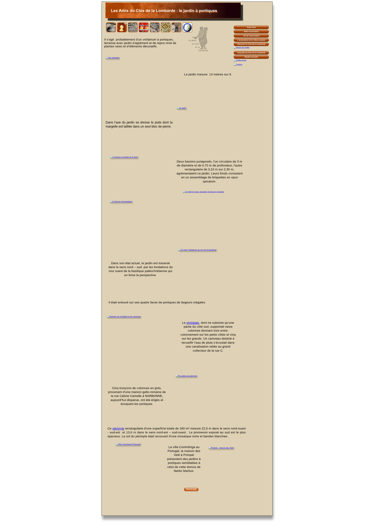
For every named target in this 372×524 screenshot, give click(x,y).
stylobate (192, 322)
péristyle (118, 428)
